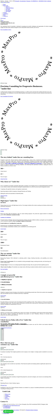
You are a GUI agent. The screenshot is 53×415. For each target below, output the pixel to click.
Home (4, 4)
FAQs (6, 397)
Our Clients (8, 11)
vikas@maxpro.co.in (15, 405)
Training (5, 12)
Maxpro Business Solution (13, 410)
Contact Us (5, 16)
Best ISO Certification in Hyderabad (33, 163)
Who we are (5, 5)
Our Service (10, 96)
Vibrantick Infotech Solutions (32, 410)
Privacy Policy (6, 413)
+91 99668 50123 (6, 406)
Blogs (4, 14)
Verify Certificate (47, 1)
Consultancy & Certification (6, 217)
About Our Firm (4, 178)
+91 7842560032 (6, 407)
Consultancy (5, 13)
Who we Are (7, 394)
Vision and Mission (10, 7)
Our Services (8, 10)
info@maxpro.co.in (7, 405)
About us (7, 6)
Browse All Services (5, 208)
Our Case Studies (4, 269)
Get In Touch (3, 228)
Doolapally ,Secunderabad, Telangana (22, 1)
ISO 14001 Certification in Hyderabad (14, 163)
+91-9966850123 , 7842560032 (37, 1)
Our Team (8, 9)
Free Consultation (4, 29)
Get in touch (3, 18)
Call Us (9, 29)
